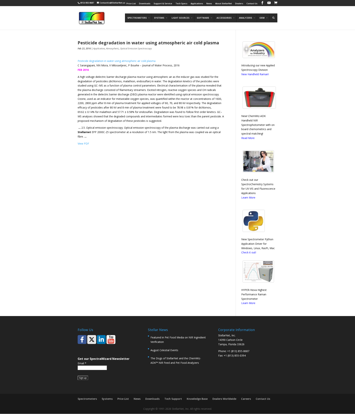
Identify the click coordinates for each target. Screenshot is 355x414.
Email (82, 363)
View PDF (83, 143)
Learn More (248, 197)
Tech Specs (181, 3)
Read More (248, 138)
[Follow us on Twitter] (91, 339)
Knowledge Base (197, 399)
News (209, 3)
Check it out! (248, 252)
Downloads (144, 3)
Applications (197, 3)
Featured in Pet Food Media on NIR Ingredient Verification (178, 340)
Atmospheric (112, 48)
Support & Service (163, 3)
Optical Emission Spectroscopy (136, 48)
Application (99, 48)
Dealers (239, 3)
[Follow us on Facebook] (82, 339)
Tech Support (173, 399)
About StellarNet (223, 3)
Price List (131, 3)
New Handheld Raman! (255, 74)
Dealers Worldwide (224, 399)
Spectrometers (87, 399)
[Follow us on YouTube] (110, 339)
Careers (246, 399)
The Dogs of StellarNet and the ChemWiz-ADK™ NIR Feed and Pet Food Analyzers (176, 360)
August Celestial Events (164, 350)
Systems (107, 399)
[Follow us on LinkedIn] (101, 339)
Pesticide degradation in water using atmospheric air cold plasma (116, 61)
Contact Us (251, 3)
